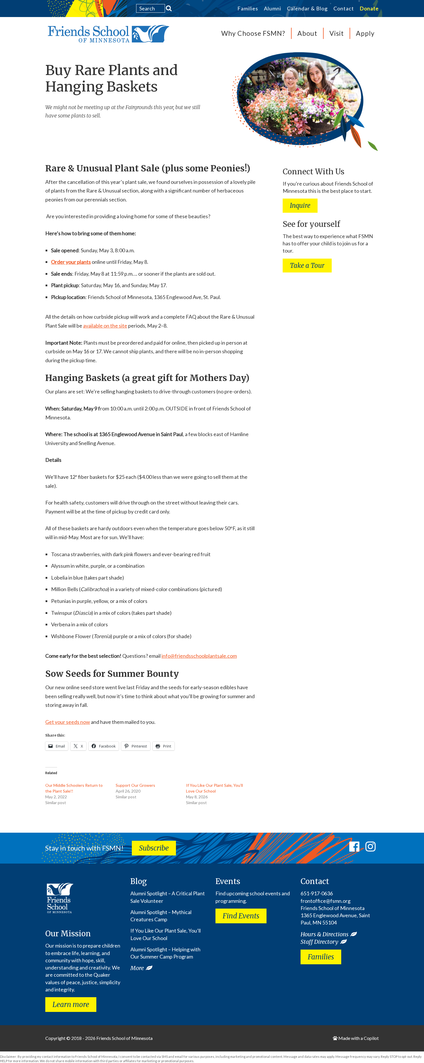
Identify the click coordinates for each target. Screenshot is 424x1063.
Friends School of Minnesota (124, 1038)
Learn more (70, 1004)
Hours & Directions (324, 934)
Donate (369, 9)
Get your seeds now (67, 722)
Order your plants (71, 262)
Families (247, 9)
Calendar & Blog (307, 9)
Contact (343, 9)
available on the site (105, 325)
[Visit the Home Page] (107, 35)
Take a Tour (307, 265)
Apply (365, 33)
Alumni (272, 9)
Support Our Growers (135, 785)
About (307, 33)
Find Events (241, 915)
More (137, 968)
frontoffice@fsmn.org (325, 901)
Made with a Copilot (358, 1038)
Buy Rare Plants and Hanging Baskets (111, 78)
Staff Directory (319, 941)
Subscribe (154, 848)
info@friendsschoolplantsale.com (199, 656)
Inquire (300, 205)
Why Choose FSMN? (253, 33)
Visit (336, 33)
